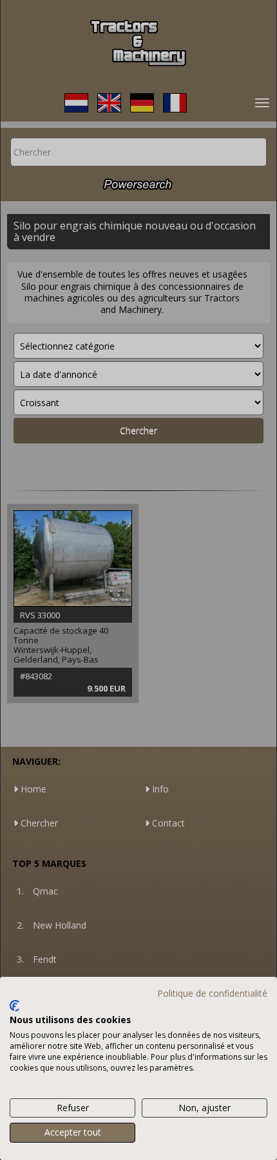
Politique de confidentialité (212, 993)
